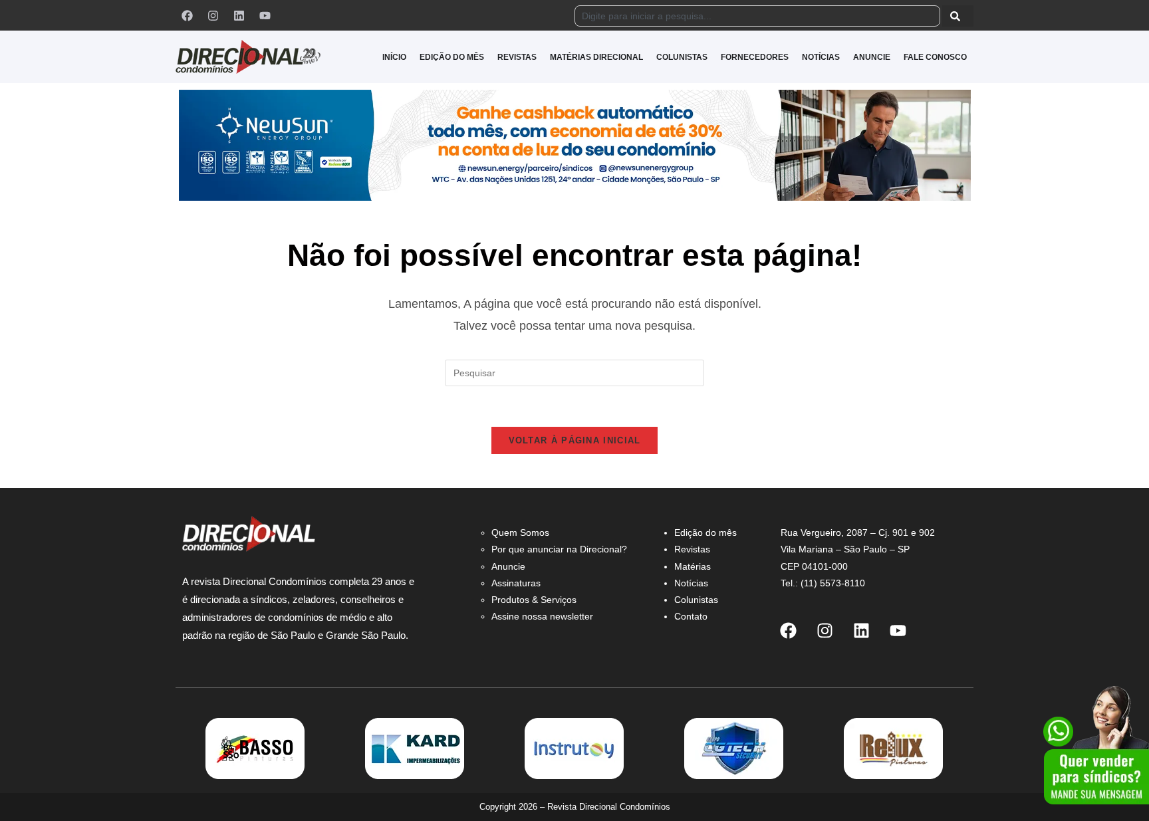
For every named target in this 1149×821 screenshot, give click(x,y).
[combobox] (757, 16)
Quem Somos (520, 532)
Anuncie (508, 566)
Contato (690, 616)
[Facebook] (187, 15)
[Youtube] (264, 15)
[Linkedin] (238, 15)
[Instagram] (212, 15)
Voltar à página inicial (575, 440)
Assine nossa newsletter (542, 616)
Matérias (692, 566)
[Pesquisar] (957, 16)
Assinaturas (516, 583)
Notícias (691, 583)
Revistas (692, 549)
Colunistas (696, 599)
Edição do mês (705, 532)
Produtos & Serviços (533, 599)
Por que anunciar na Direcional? (559, 549)
